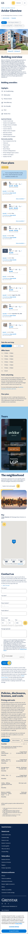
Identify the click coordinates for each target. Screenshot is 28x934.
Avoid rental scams (6, 834)
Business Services (6, 859)
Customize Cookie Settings (8, 892)
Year (16, 620)
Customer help (5, 837)
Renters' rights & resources (8, 884)
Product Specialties (6, 868)
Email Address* (5, 610)
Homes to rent (5, 831)
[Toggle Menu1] (25, 3)
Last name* (4, 595)
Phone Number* (5, 603)
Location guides (5, 846)
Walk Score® (20, 563)
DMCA (3, 887)
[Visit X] (8, 903)
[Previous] (21, 744)
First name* (4, 588)
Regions (3, 865)
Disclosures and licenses (8, 872)
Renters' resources (6, 843)
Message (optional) (5, 629)
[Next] (26, 744)
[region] (14, 923)
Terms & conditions (6, 878)
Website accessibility (7, 889)
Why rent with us (6, 848)
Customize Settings (14, 926)
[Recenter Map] (4, 524)
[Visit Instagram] (2, 903)
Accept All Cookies (14, 931)
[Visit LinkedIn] (5, 903)
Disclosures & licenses (7, 881)
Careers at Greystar (6, 862)
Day (9, 620)
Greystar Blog (5, 851)
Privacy (3, 875)
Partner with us (6, 856)
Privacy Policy (18, 923)
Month (3, 620)
